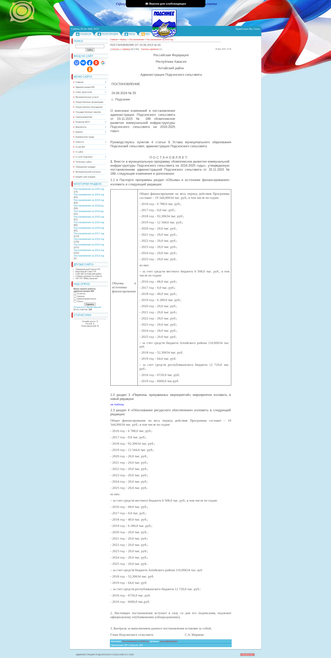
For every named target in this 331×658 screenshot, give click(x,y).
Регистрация (110, 34)
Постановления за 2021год (88, 211)
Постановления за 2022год (88, 205)
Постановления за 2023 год (89, 200)
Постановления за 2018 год (89, 228)
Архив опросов (94, 307)
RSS (148, 34)
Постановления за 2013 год (89, 255)
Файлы (123, 39)
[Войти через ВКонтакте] (83, 63)
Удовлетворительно (86, 299)
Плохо (80, 301)
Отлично (81, 293)
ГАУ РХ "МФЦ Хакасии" (86, 278)
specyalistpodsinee (169, 641)
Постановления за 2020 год (89, 216)
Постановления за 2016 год (89, 239)
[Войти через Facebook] (90, 63)
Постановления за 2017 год (89, 233)
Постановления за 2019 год (89, 222)
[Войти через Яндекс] (96, 63)
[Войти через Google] (103, 63)
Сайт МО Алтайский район (88, 274)
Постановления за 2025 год (89, 189)
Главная (85, 34)
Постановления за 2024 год (89, 194)
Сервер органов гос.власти (88, 276)
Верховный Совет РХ (85, 271)
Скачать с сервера (120, 49)
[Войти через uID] (76, 63)
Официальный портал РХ (87, 269)
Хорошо (81, 296)
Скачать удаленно (150, 49)
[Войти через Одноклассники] (90, 69)
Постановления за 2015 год (89, 244)
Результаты (79, 307)
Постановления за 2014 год (89, 250)
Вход (132, 34)
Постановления (136, 39)
